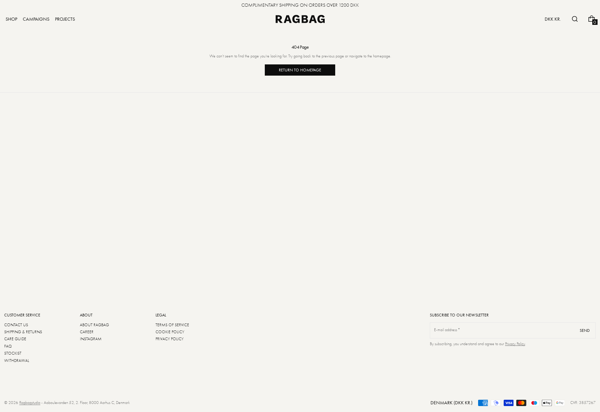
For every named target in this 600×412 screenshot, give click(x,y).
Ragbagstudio (29, 402)
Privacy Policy (515, 343)
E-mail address (445, 329)
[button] (574, 19)
